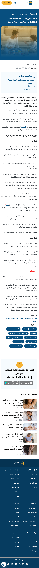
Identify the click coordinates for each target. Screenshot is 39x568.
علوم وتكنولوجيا (14, 521)
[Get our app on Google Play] (12, 383)
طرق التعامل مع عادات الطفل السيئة (20, 80)
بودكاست (35, 487)
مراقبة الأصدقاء (31, 346)
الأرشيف (16, 546)
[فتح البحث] (15, 3)
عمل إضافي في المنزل (14, 337)
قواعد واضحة (18, 342)
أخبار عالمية (15, 487)
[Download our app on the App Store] (26, 383)
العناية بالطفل (10, 14)
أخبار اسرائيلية (15, 479)
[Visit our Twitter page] (20, 564)
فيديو (17, 496)
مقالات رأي (15, 492)
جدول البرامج (34, 483)
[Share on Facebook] (26, 68)
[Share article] (29, 68)
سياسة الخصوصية (32, 546)
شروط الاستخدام (32, 551)
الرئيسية (34, 14)
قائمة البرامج (34, 479)
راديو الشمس (33, 469)
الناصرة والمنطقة (32, 512)
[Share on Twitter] (23, 68)
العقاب (30, 83)
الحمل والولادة (22, 14)
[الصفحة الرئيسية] (27, 3)
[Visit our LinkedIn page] (13, 564)
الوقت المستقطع (13, 329)
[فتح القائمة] (36, 3)
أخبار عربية (16, 483)
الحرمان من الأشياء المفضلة (18, 333)
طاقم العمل (34, 542)
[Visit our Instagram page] (24, 564)
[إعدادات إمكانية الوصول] (3, 564)
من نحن (35, 538)
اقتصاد (17, 508)
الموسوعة (16, 517)
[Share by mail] (20, 68)
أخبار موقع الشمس (12, 469)
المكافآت (30, 86)
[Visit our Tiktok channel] (9, 564)
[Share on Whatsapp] (17, 68)
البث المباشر (6, 3)
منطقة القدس (33, 508)
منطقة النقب (33, 517)
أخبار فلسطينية (14, 474)
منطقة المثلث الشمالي (30, 521)
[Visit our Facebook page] (27, 564)
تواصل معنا (15, 542)
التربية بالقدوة (28, 89)
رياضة (17, 512)
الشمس (23, 127)
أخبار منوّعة (15, 503)
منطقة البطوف (33, 526)
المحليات (34, 503)
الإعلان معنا (15, 538)
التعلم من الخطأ (31, 337)
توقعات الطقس (14, 526)
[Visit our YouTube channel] (17, 564)
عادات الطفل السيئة (30, 329)
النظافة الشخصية (16, 346)
